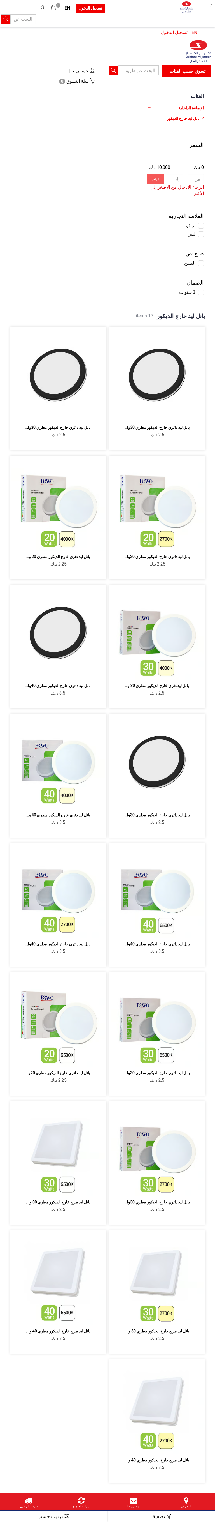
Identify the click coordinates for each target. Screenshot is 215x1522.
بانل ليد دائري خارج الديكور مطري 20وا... (157, 556)
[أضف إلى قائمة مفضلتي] (164, 414)
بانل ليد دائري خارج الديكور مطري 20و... (58, 1073)
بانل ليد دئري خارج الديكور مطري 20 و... (58, 556)
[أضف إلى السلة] (177, 414)
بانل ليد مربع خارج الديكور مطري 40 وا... (58, 1331)
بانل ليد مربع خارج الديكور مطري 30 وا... (58, 1202)
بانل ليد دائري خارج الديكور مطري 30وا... (157, 427)
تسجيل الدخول (174, 32)
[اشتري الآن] (137, 414)
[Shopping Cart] (53, 8)
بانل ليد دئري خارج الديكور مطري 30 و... (157, 685)
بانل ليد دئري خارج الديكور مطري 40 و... (58, 815)
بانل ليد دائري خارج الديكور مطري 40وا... (58, 685)
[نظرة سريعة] (150, 414)
